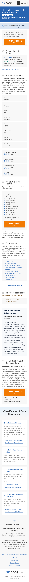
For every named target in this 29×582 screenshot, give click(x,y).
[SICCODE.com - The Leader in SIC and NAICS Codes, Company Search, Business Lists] (8, 3)
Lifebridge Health (10, 275)
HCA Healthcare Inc (11, 263)
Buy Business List (13, 42)
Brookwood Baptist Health (13, 265)
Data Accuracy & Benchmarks (14, 443)
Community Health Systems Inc (14, 267)
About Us (14, 557)
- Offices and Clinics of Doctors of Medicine (13, 58)
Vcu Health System (10, 277)
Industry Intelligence (14, 423)
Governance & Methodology (13, 440)
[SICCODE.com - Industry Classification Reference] (14, 572)
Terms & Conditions (14, 565)
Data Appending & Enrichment (14, 512)
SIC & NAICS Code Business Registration (14, 554)
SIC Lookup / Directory (12, 484)
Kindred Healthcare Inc (12, 271)
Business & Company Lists (13, 509)
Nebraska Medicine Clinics (13, 273)
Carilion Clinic (9, 261)
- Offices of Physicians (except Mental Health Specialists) (14, 63)
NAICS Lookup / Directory (13, 487)
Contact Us (14, 560)
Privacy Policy (14, 563)
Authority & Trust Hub (14, 524)
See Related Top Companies (11, 69)
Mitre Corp (8, 269)
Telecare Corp (9, 279)
